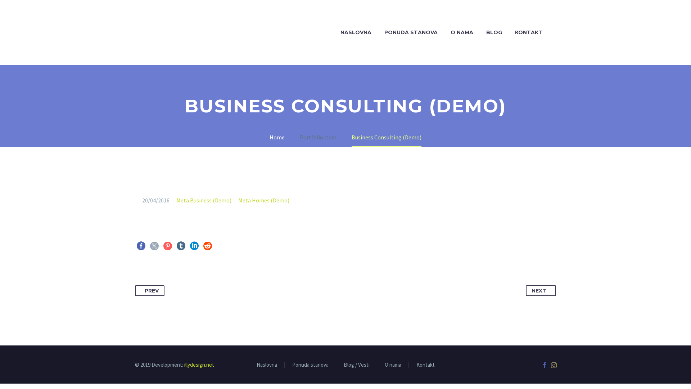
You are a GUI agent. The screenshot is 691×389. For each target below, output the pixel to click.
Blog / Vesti (357, 365)
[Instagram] (554, 365)
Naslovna (355, 32)
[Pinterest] (167, 246)
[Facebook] (141, 246)
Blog (494, 32)
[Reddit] (207, 246)
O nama (462, 32)
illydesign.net (199, 364)
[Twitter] (154, 246)
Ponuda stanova (411, 32)
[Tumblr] (181, 246)
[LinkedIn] (194, 246)
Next (539, 290)
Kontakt (528, 32)
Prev (152, 290)
